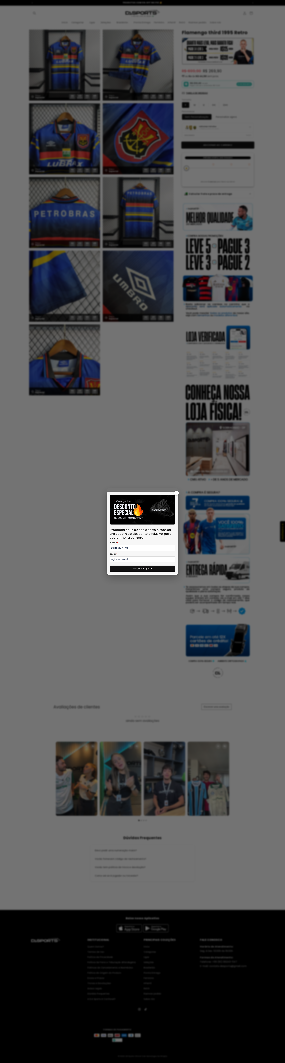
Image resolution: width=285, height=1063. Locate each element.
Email (114, 553)
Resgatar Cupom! (142, 568)
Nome (114, 542)
